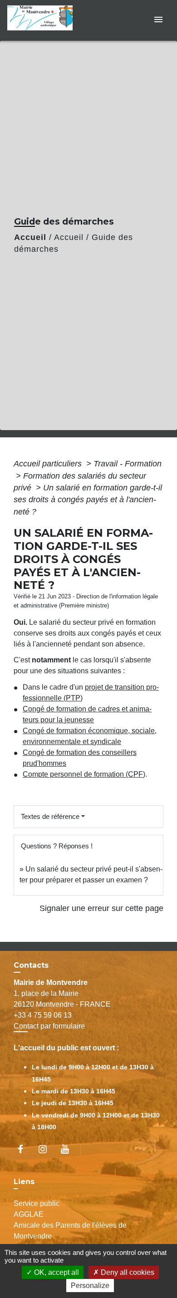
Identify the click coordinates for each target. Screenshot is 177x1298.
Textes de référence (50, 816)
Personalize (90, 1285)
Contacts (31, 965)
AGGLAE (29, 1214)
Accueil (30, 237)
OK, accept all (55, 1272)
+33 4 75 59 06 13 (43, 1015)
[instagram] (47, 1149)
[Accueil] (43, 20)
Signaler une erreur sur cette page (101, 908)
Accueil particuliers (49, 463)
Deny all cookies (126, 1272)
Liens (24, 1181)
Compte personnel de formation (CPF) (84, 774)
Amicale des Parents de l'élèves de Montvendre (70, 1230)
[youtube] (69, 1149)
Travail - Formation (127, 463)
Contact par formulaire (49, 1026)
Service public (36, 1203)
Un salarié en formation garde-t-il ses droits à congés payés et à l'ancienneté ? (88, 499)
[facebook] (25, 1149)
